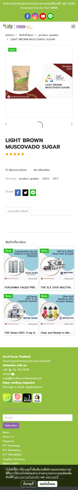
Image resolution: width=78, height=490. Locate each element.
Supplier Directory (14, 459)
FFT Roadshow (12, 450)
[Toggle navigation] (73, 27)
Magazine (8, 441)
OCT (56, 179)
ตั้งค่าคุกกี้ (28, 483)
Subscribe (11, 425)
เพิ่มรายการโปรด (17, 170)
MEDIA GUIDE (11, 464)
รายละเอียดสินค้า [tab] (18, 211)
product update (29, 179)
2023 (46, 179)
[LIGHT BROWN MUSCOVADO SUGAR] (39, 81)
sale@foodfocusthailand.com (22, 378)
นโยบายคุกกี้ (52, 477)
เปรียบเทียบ (43, 170)
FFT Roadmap (11, 446)
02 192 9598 (21, 370)
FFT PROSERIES (12, 455)
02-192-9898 (48, 8)
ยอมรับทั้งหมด (47, 483)
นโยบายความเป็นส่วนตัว (26, 477)
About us (8, 437)
